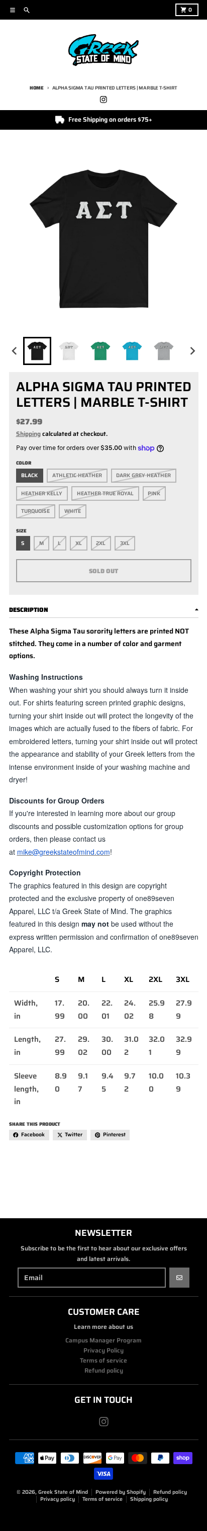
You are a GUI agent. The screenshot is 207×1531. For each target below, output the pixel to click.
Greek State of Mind (63, 1492)
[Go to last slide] (15, 350)
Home (37, 88)
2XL (101, 543)
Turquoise (35, 511)
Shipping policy (149, 1499)
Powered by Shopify (120, 1492)
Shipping (28, 433)
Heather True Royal (105, 493)
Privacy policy (57, 1499)
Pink (154, 493)
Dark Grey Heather (143, 475)
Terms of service (102, 1499)
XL (78, 543)
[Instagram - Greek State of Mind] (104, 99)
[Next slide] (192, 350)
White (72, 511)
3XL (125, 543)
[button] (37, 351)
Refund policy (170, 1492)
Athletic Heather (77, 475)
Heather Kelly (41, 493)
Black (29, 475)
